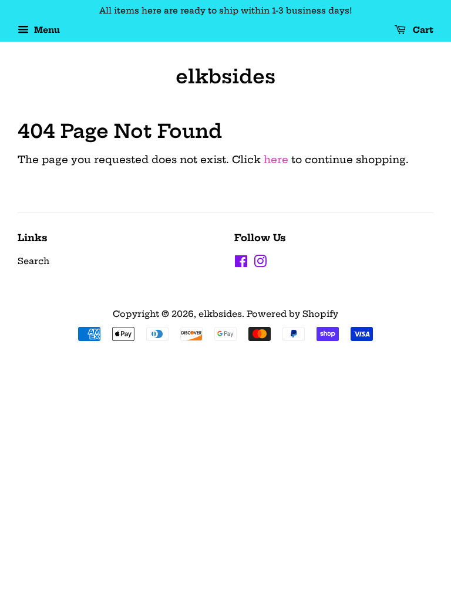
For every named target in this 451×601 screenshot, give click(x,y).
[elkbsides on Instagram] (260, 263)
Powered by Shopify (292, 314)
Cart (421, 30)
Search (33, 261)
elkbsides (225, 76)
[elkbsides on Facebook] (241, 263)
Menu (46, 30)
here (276, 159)
